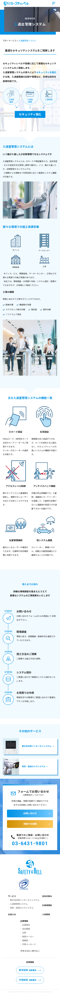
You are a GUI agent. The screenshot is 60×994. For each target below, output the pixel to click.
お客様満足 (47, 905)
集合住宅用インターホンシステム (24, 900)
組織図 (25, 940)
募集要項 (27, 970)
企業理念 (26, 925)
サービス (12, 896)
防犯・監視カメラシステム (21, 908)
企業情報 (24, 921)
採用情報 (30, 962)
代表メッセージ (29, 944)
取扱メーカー (28, 936)
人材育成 (46, 914)
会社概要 (26, 929)
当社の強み (47, 896)
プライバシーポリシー (30, 951)
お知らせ (12, 914)
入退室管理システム (19, 904)
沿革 (24, 933)
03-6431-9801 (30, 843)
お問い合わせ (30, 813)
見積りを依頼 (30, 824)
